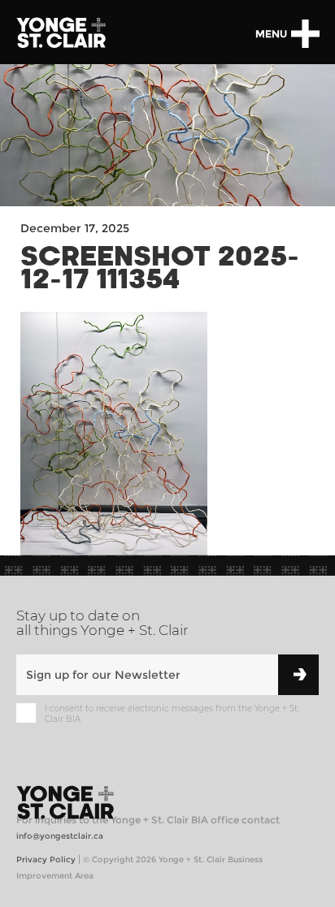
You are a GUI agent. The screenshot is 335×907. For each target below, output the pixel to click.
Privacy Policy (46, 859)
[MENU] (305, 33)
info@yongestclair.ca (59, 836)
